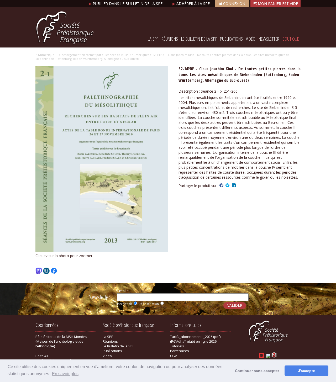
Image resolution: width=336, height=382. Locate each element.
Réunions (169, 38)
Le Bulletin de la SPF (199, 38)
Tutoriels (177, 346)
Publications (231, 38)
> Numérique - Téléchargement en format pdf (68, 55)
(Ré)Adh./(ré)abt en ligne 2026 (193, 341)
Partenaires (179, 350)
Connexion (234, 3)
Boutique (290, 38)
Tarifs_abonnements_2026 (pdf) (195, 336)
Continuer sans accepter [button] (257, 371)
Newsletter (269, 38)
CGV (173, 355)
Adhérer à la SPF (191, 3)
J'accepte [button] (306, 371)
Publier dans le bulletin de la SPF (126, 3)
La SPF (153, 38)
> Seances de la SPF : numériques (125, 55)
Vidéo (250, 38)
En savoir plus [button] (65, 374)
